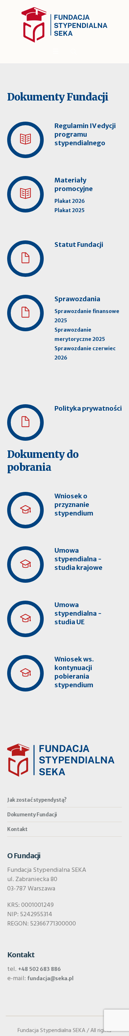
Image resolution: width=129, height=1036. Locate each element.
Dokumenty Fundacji (32, 814)
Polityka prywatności (88, 408)
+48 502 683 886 (39, 969)
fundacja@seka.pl (50, 978)
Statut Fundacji (78, 244)
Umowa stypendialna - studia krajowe (78, 559)
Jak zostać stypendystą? (37, 800)
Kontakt (17, 829)
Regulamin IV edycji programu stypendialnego (85, 134)
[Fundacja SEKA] (64, 25)
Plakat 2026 (69, 201)
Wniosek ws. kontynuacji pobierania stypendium (74, 672)
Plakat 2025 (69, 210)
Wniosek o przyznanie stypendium (73, 504)
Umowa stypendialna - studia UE (78, 613)
